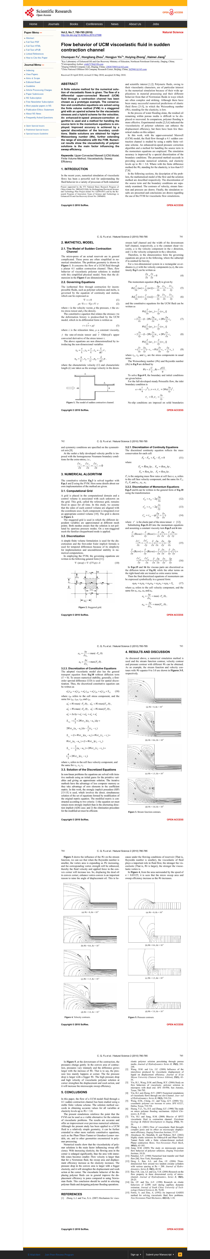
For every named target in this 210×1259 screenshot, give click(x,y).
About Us (135, 24)
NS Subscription (33, 98)
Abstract (29, 38)
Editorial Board (32, 82)
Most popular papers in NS (37, 106)
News (114, 24)
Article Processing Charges (38, 90)
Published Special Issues (36, 130)
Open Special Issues (34, 126)
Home (33, 24)
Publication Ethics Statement (39, 110)
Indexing (29, 70)
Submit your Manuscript (158, 1254)
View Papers (31, 74)
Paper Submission (33, 94)
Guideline (29, 86)
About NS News (32, 113)
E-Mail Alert (34, 1254)
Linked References (34, 54)
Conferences (94, 24)
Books (74, 24)
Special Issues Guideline (36, 134)
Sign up (135, 1254)
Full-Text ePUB (32, 50)
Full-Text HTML (32, 46)
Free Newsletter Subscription (38, 102)
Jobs (156, 24)
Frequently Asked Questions (38, 117)
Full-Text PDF (31, 42)
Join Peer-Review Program (59, 1254)
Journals (53, 24)
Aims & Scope (32, 78)
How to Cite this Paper (35, 58)
